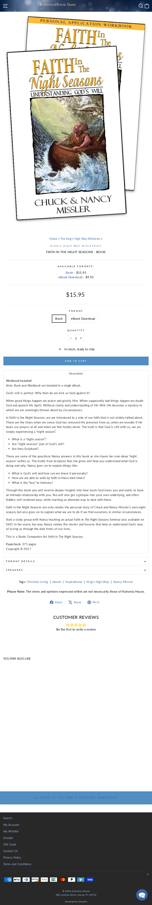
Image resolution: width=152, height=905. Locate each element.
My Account (11, 824)
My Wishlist (11, 831)
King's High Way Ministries (76, 245)
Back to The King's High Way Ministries (79, 797)
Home (53, 238)
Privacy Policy (12, 857)
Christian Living (37, 581)
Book (69, 272)
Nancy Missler (123, 581)
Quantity (76, 330)
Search (7, 818)
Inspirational (73, 581)
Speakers (14, 569)
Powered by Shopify (76, 901)
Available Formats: (76, 266)
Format (76, 310)
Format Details (20, 561)
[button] (142, 895)
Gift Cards (9, 844)
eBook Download (70, 277)
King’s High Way (97, 581)
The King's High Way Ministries (80, 238)
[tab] (76, 373)
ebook (56, 581)
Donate (8, 838)
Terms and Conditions (17, 864)
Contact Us (10, 851)
